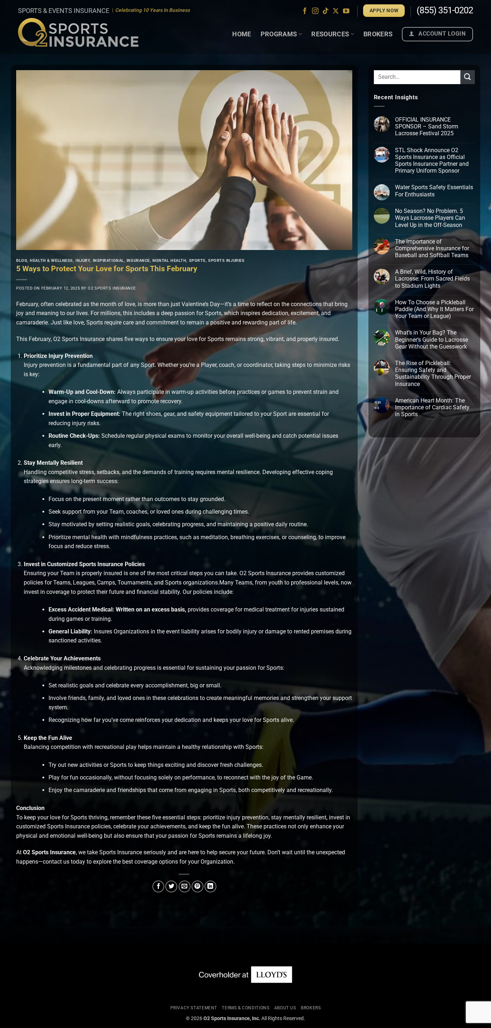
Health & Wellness (51, 260)
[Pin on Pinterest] (197, 886)
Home (241, 34)
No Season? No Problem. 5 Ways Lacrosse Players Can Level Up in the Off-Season (430, 218)
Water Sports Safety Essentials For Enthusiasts (434, 191)
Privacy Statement (193, 1007)
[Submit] (467, 77)
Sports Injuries (226, 260)
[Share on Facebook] (158, 886)
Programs (279, 34)
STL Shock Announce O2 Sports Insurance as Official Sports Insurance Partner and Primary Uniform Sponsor (432, 160)
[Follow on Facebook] (305, 11)
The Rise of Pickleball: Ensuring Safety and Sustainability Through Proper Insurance (433, 373)
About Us (285, 1007)
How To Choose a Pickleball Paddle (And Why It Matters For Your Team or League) (434, 309)
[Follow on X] (335, 11)
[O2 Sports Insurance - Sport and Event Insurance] (78, 32)
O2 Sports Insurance (112, 288)
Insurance (138, 260)
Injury (82, 260)
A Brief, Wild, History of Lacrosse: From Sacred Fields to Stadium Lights (432, 279)
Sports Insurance (120, 852)
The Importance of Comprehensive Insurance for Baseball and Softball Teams (432, 248)
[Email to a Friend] (185, 886)
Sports (197, 260)
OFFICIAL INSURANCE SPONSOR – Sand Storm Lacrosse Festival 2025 (426, 126)
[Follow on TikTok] (325, 11)
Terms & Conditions (245, 1007)
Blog (21, 260)
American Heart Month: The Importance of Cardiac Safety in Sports (432, 407)
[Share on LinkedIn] (210, 886)
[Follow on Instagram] (315, 11)
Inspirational (108, 260)
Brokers (378, 34)
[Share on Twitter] (171, 886)
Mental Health (169, 260)
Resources (330, 34)
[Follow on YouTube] (346, 11)
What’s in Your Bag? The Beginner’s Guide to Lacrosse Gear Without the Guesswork (431, 339)
